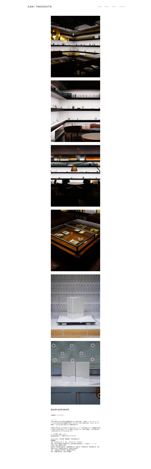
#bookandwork (55, 435)
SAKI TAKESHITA (40, 6)
